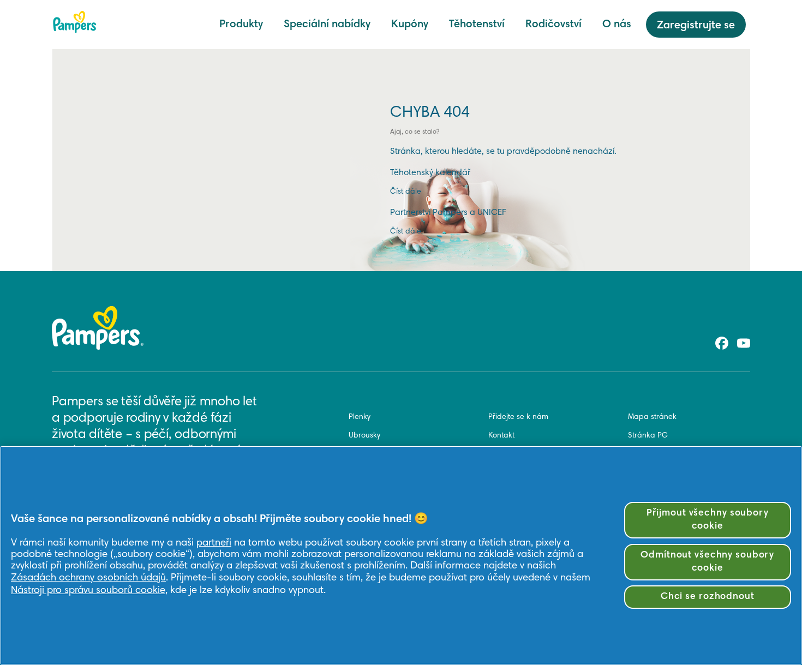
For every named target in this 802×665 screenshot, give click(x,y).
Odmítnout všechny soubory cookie (707, 562)
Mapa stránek (652, 417)
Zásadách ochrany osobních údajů (88, 578)
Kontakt (501, 436)
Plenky (359, 417)
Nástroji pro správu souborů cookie (88, 590)
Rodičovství (553, 24)
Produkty (241, 24)
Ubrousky (364, 436)
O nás (616, 24)
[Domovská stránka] (75, 22)
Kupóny (409, 24)
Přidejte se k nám (518, 417)
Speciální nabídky (327, 24)
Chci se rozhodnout (708, 597)
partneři (213, 543)
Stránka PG (648, 436)
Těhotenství (477, 24)
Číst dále (405, 192)
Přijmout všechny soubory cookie (708, 520)
